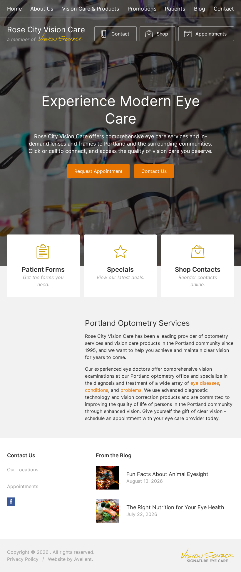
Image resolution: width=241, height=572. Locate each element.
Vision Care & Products (90, 9)
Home (14, 9)
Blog (199, 9)
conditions (96, 390)
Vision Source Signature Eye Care (207, 555)
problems (130, 390)
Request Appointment (98, 171)
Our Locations (22, 470)
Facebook (11, 501)
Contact (224, 9)
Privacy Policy (23, 559)
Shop (161, 34)
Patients (175, 9)
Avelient (83, 559)
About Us (41, 9)
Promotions (142, 9)
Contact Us (154, 171)
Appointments (210, 34)
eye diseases (204, 383)
